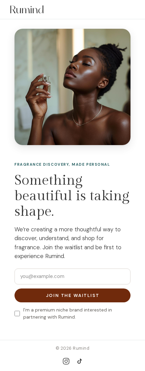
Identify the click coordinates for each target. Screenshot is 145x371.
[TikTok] (79, 361)
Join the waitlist (72, 295)
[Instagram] (66, 361)
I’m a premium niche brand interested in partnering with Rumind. (67, 313)
